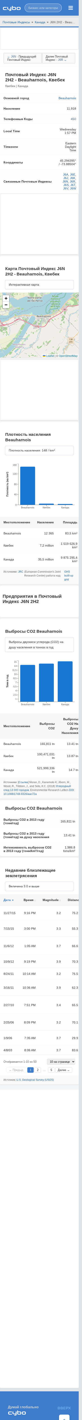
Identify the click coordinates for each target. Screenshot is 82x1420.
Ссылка (23, 782)
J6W (73, 188)
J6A (65, 174)
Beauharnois (67, 98)
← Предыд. (16, 1070)
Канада (40, 22)
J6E (72, 174)
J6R (72, 181)
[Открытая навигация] (70, 8)
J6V (65, 188)
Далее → (64, 1070)
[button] (43, 7)
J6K (72, 178)
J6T (72, 185)
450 (73, 119)
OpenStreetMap (68, 355)
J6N (65, 181)
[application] (39, 487)
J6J (65, 178)
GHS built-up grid (68, 575)
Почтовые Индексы (16, 22)
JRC (20, 571)
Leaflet (49, 355)
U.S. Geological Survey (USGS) (35, 1079)
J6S (66, 185)
